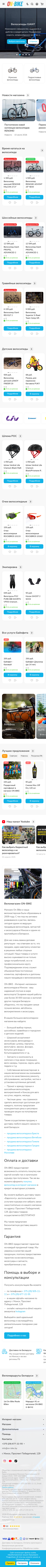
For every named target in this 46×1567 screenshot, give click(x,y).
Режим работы (7, 1487)
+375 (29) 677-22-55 (12, 1444)
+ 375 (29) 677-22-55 (19, 1294)
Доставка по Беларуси (20, 1350)
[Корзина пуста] (42, 4)
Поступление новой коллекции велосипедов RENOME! (16, 127)
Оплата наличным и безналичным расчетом (22, 1544)
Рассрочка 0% (10, 159)
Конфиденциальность (12, 1548)
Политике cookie (23, 1559)
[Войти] (37, 4)
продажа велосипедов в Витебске (24, 1137)
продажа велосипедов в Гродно (23, 1145)
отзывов (36, 1517)
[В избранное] (9, 202)
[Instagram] (4, 1461)
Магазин (6, 1424)
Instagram (20, 1311)
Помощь (6, 1434)
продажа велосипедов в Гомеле (23, 1141)
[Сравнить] (15, 202)
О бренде (31, 43)
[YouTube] (10, 1461)
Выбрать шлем (17, 43)
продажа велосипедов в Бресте (23, 1133)
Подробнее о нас (16, 1335)
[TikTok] (15, 1461)
